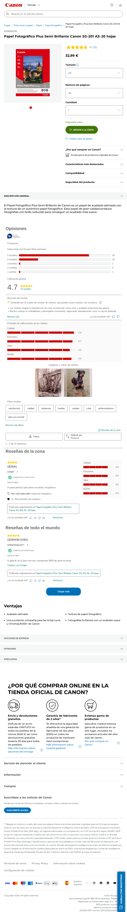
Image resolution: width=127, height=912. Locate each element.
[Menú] (120, 5)
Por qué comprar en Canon (97, 743)
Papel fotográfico (53, 25)
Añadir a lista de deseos (81, 138)
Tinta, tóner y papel (23, 25)
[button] (31, 108)
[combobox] (63, 14)
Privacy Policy (40, 863)
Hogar (7, 25)
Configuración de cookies (19, 870)
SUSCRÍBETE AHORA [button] (17, 810)
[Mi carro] (112, 5)
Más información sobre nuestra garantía (60, 746)
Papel (39, 25)
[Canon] (13, 5)
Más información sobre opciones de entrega (21, 750)
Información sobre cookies (69, 863)
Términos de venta (15, 863)
